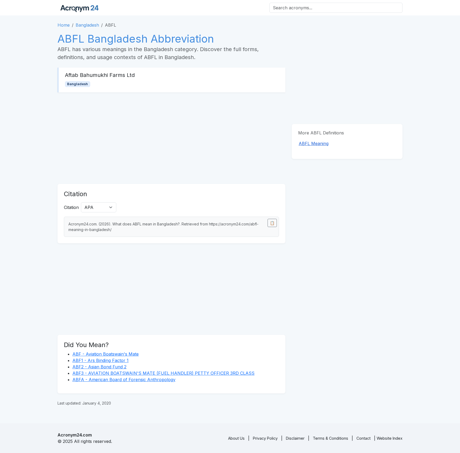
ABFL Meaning (313, 143)
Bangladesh (87, 25)
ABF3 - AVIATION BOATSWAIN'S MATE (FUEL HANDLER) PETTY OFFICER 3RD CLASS (163, 373)
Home (64, 25)
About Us (236, 438)
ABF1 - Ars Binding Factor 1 (100, 360)
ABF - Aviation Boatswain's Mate (105, 354)
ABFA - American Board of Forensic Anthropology (123, 379)
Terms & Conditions (330, 438)
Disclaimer (295, 438)
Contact (363, 438)
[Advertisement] (171, 138)
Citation (71, 207)
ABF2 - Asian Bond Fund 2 (99, 366)
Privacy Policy (265, 438)
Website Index (389, 438)
